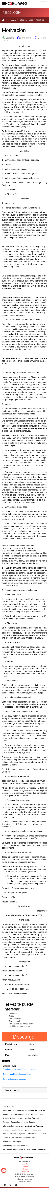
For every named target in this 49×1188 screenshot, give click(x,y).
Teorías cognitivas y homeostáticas (17, 1074)
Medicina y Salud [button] (29, 1138)
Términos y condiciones (24, 1179)
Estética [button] (6, 1130)
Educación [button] (33, 1122)
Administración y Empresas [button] (13, 1110)
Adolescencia (15, 1019)
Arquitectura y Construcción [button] (13, 1114)
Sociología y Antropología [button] (13, 1149)
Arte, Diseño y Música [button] (34, 1114)
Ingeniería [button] (42, 1134)
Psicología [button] (17, 1142)
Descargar (24, 1037)
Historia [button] (6, 1134)
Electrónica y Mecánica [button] (34, 1126)
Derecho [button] (35, 1118)
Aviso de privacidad (25, 1181)
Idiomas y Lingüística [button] (18, 1134)
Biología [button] (6, 1118)
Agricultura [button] (29, 1110)
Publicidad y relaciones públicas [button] (15, 1145)
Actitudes (13, 1014)
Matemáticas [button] (16, 1138)
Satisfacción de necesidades (25, 1069)
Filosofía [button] (13, 1130)
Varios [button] (34, 1149)
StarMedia (24, 1164)
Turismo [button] (27, 1149)
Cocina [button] (28, 1118)
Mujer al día (25, 1171)
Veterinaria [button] (42, 1149)
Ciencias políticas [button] (17, 1118)
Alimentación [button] (40, 1110)
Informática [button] (32, 1134)
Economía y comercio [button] (19, 1122)
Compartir (9, 38)
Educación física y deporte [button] (13, 1126)
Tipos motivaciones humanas (14, 1079)
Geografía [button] (37, 1130)
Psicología (7, 1069)
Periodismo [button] (7, 1142)
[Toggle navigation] (43, 3)
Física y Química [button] (24, 1130)
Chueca (25, 1169)
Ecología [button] (6, 1122)
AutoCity (25, 1166)
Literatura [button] (6, 1138)
